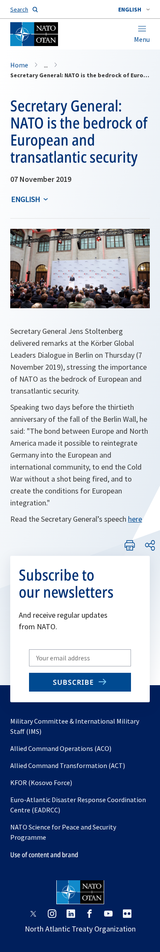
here (135, 519)
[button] (134, 9)
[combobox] (134, 9)
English (25, 199)
